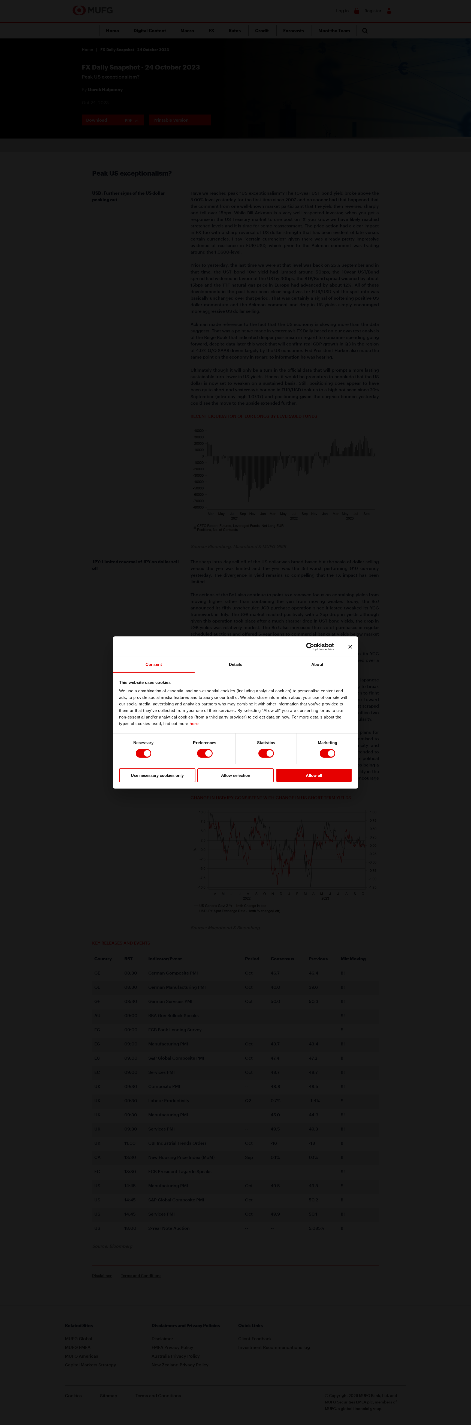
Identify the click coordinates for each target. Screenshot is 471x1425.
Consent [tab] (154, 664)
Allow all (314, 775)
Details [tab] (235, 664)
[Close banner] (350, 646)
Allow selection (235, 775)
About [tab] (317, 664)
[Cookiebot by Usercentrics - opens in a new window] (314, 646)
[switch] (205, 753)
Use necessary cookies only (157, 775)
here (193, 723)
